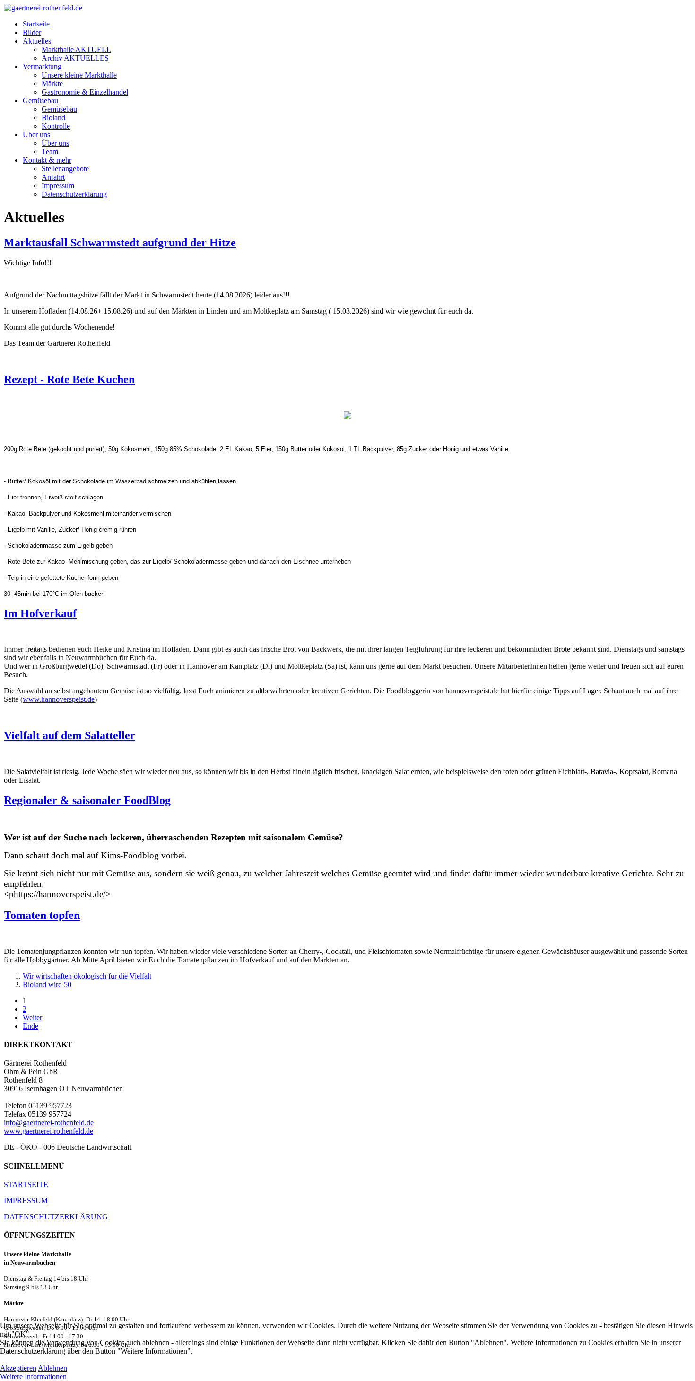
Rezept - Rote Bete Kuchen (69, 379)
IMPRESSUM (26, 1201)
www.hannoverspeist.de (59, 699)
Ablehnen (52, 1368)
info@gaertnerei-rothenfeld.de (49, 1123)
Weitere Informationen (33, 1376)
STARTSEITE (26, 1184)
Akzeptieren (18, 1368)
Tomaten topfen (42, 915)
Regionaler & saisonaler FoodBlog (87, 800)
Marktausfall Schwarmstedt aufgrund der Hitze (120, 242)
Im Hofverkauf (40, 613)
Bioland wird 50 (47, 984)
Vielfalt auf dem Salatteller (69, 735)
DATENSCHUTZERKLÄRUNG (56, 1217)
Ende (30, 1026)
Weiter (32, 1018)
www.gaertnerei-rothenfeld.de (48, 1131)
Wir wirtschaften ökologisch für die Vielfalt (87, 976)
